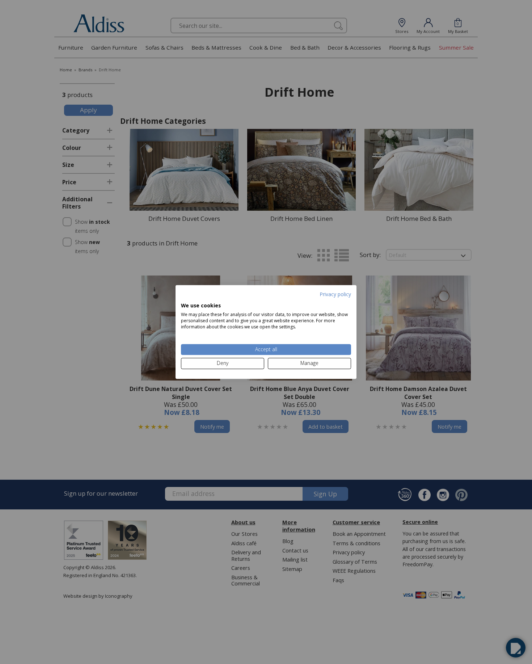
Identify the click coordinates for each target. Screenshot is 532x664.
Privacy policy (335, 294)
